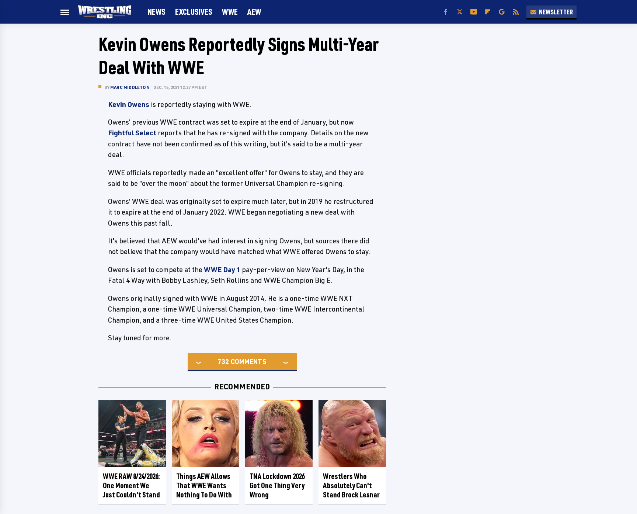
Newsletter (556, 12)
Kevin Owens (128, 104)
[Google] (501, 12)
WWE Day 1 (222, 269)
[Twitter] (459, 12)
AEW (254, 12)
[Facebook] (445, 12)
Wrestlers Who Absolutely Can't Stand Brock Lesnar (351, 485)
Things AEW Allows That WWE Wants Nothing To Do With (204, 485)
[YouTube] (473, 12)
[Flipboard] (487, 12)
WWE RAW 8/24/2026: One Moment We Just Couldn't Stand (131, 485)
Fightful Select (132, 132)
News (156, 12)
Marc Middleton (130, 87)
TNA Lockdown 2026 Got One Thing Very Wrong (277, 485)
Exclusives (193, 12)
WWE (230, 12)
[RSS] (515, 12)
